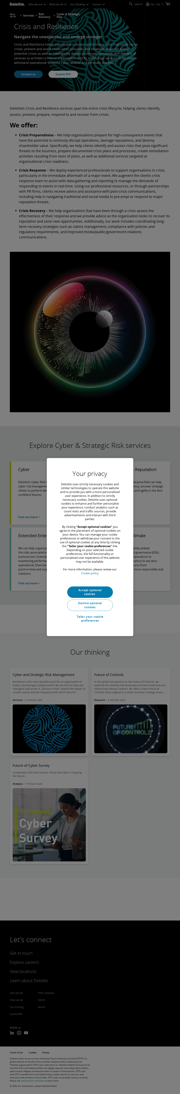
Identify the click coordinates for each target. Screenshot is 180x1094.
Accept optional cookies (89, 592)
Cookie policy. (90, 573)
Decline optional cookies (90, 605)
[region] (90, 547)
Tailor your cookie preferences (90, 618)
